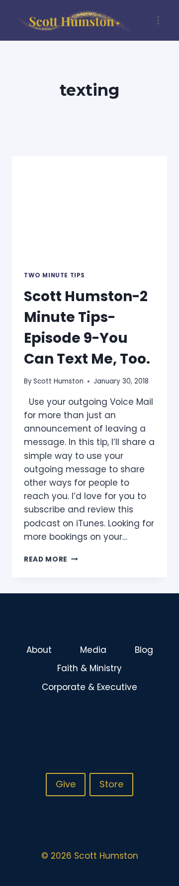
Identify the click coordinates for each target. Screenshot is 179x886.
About (39, 650)
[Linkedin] (158, 719)
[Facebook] (119, 719)
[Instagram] (139, 719)
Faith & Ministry (89, 668)
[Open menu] (158, 20)
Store (111, 784)
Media (93, 650)
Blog (144, 650)
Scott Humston (58, 381)
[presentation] (89, 207)
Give (66, 784)
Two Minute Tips (54, 275)
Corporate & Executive (89, 687)
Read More (51, 559)
